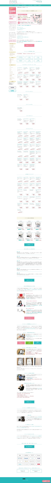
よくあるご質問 (30, 5)
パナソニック (11, 73)
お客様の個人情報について (12, 53)
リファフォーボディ (38, 57)
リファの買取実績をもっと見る (29, 244)
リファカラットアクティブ (20, 60)
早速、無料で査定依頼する (29, 446)
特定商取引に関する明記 (12, 54)
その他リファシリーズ (38, 60)
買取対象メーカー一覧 (12, 78)
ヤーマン (10, 69)
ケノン (10, 68)
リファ (10, 66)
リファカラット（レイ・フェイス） (20, 57)
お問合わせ (39, 5)
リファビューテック (29, 60)
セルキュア (11, 76)
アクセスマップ (11, 55)
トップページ (11, 5)
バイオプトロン (11, 72)
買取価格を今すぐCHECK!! (29, 45)
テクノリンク (11, 71)
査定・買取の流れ (24, 5)
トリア (10, 70)
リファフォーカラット (29, 57)
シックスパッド (11, 67)
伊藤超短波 (11, 75)
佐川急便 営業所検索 (29, 378)
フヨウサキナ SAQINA (12, 74)
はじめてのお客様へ (17, 5)
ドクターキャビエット (12, 77)
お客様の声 (35, 5)
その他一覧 (11, 79)
